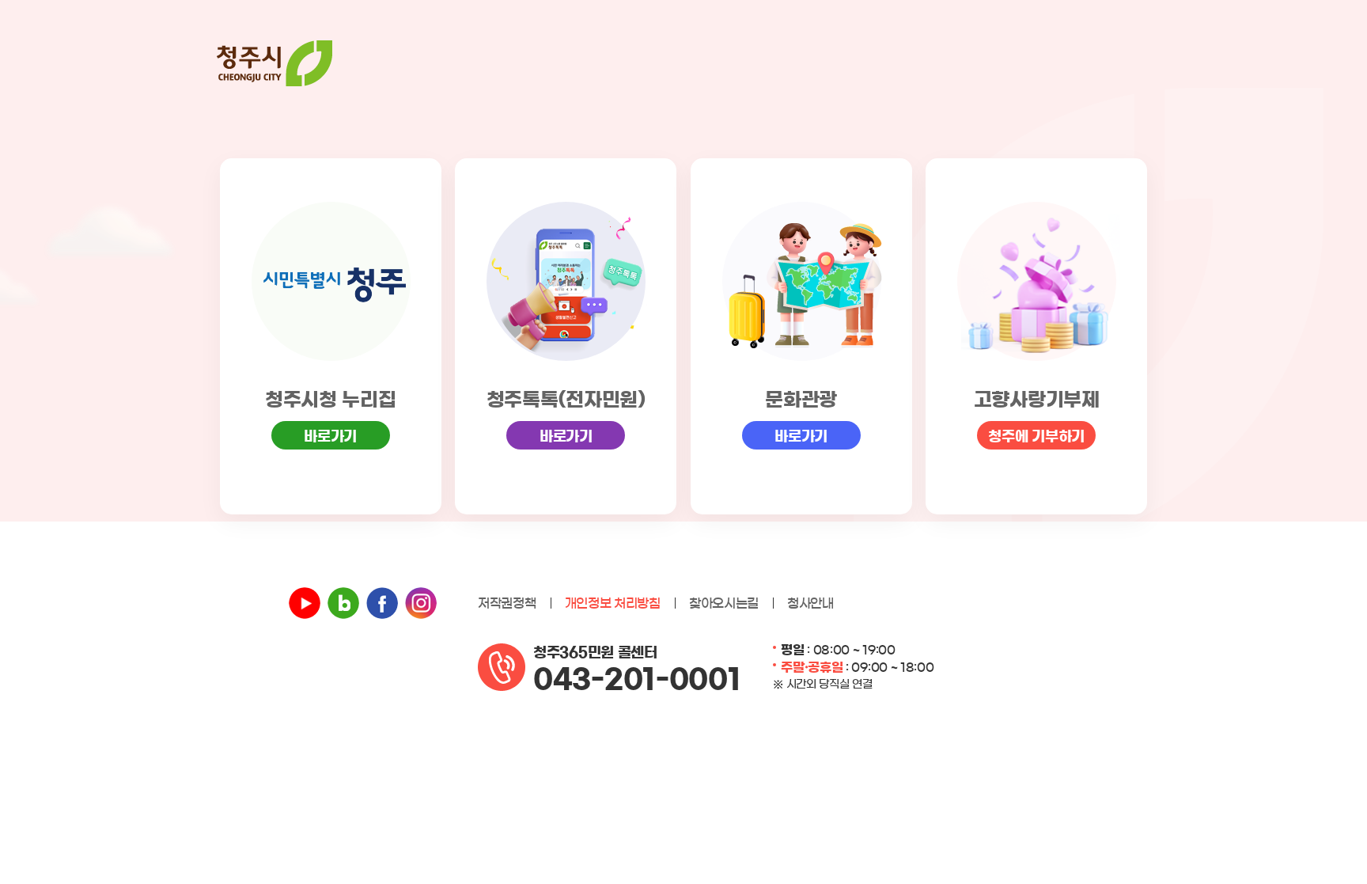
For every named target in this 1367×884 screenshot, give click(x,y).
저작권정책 (507, 603)
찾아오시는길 (724, 603)
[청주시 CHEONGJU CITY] (274, 63)
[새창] (304, 603)
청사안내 (810, 603)
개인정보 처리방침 (613, 603)
